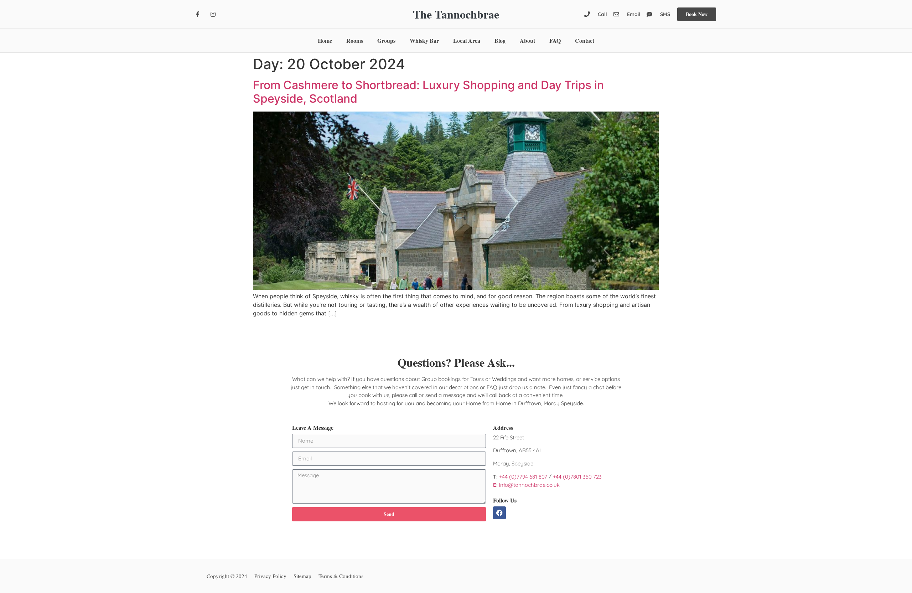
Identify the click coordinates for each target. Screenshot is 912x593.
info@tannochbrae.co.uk (526, 484)
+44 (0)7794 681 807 (523, 476)
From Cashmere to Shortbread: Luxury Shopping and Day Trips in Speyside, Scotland (428, 91)
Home (325, 40)
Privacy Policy (270, 575)
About (527, 40)
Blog (500, 40)
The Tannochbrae (456, 14)
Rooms (354, 40)
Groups (386, 40)
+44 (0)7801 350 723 (577, 476)
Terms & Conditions (340, 575)
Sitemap (302, 575)
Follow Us (505, 500)
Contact (584, 40)
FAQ (555, 40)
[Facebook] (499, 512)
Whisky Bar (424, 40)
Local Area (466, 40)
